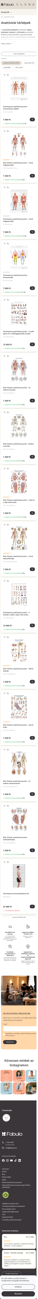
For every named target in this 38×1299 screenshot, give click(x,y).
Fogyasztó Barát (7, 1217)
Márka (4, 1180)
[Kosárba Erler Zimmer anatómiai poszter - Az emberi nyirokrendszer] (32, 794)
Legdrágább (7, 67)
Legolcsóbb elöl (29, 63)
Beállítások (18, 1287)
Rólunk (4, 1172)
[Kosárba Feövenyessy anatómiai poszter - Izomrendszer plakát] (32, 119)
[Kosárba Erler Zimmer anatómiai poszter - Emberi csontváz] (32, 457)
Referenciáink (6, 1177)
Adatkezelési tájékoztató (10, 1212)
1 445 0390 (10, 1142)
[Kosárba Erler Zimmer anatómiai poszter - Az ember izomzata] (32, 400)
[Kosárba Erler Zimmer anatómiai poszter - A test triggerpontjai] (32, 176)
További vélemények (11, 1274)
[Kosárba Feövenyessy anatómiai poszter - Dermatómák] (32, 288)
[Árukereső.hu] (5, 1195)
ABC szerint (19, 67)
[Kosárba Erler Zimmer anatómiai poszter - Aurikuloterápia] (32, 850)
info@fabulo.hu (11, 1148)
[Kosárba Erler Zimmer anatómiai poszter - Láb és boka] (32, 738)
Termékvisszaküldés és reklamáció (13, 1206)
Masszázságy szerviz (9, 1209)
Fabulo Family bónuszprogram (12, 1182)
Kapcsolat (5, 1169)
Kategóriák (5, 12)
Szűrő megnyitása (19, 54)
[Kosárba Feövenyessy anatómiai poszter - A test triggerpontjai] (32, 232)
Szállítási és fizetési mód (10, 1204)
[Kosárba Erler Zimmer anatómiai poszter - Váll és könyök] (32, 681)
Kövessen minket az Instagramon (19, 1063)
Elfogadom (18, 1294)
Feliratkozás (10, 1042)
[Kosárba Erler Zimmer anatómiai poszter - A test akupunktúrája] (32, 569)
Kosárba (32, 906)
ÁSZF (3, 1214)
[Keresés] (17, 5)
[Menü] (33, 5)
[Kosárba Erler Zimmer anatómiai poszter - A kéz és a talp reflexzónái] (32, 513)
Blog (3, 1174)
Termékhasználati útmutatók (11, 1220)
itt (13, 1035)
